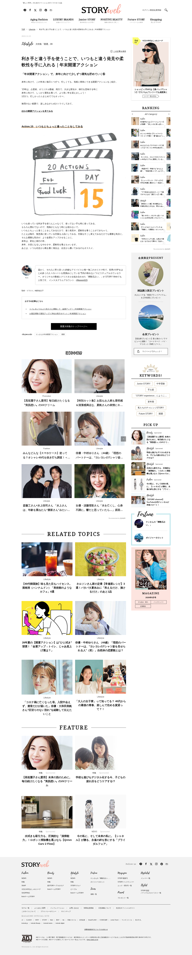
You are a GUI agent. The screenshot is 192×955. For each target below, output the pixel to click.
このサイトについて (29, 911)
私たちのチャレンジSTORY (151, 408)
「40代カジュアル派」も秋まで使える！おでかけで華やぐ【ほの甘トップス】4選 (152, 241)
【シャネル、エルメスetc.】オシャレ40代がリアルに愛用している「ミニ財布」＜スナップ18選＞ (152, 159)
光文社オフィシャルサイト (125, 908)
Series (93, 889)
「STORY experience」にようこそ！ (151, 396)
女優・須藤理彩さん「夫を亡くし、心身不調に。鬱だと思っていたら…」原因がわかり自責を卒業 (99, 510)
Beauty (50, 873)
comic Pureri (114, 920)
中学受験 (160, 384)
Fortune (94, 873)
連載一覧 (94, 894)
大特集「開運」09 (44, 44)
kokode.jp (25, 923)
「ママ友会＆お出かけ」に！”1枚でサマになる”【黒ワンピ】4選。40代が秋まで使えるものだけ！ (152, 194)
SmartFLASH (92, 920)
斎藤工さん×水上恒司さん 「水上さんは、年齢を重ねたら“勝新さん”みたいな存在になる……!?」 (46, 510)
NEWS (24, 878)
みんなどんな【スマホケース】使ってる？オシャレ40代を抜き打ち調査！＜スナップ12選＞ (46, 457)
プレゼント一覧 (123, 898)
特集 (23, 882)
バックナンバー (159, 602)
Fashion (25, 873)
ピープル (74, 889)
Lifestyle (27, 44)
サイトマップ (66, 911)
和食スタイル (72, 920)
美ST (57, 920)
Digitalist (145, 873)
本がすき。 (138, 920)
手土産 (151, 390)
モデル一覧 (25, 908)
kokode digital (60, 923)
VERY (37, 920)
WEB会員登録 (89, 908)
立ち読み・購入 (143, 602)
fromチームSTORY (28, 896)
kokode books (48, 923)
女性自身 (82, 920)
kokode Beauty (35, 923)
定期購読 (143, 606)
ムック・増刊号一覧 (125, 885)
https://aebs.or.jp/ (92, 939)
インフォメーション (57, 908)
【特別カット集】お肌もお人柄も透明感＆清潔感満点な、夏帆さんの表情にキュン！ (99, 405)
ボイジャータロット (155, 538)
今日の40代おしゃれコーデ (31, 889)
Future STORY (146, 414)
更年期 (151, 402)
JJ (22, 920)
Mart (51, 920)
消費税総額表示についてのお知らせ (96, 929)
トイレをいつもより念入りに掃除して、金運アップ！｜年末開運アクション (60, 309)
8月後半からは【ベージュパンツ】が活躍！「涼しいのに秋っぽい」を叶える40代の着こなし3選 (152, 124)
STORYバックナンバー (126, 882)
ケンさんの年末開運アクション (47, 334)
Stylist (144, 885)
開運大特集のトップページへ (73, 326)
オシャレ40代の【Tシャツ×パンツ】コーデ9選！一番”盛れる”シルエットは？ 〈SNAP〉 (152, 136)
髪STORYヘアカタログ (55, 885)
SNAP (24, 885)
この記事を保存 (119, 51)
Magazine (122, 873)
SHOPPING (26, 893)
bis (63, 920)
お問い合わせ (74, 908)
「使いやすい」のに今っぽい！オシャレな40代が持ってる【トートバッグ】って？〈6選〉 (152, 218)
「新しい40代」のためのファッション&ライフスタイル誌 (42, 3)
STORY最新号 (123, 878)
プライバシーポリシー (48, 911)
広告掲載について (104, 908)
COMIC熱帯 (103, 920)
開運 (63, 334)
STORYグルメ (76, 885)
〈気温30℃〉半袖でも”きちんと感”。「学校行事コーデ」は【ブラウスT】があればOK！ (152, 171)
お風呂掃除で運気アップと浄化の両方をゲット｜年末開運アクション (57, 314)
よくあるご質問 (39, 908)
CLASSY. (29, 920)
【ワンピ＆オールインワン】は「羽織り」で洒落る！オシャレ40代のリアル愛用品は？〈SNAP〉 (152, 229)
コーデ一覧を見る (150, 96)
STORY (44, 920)
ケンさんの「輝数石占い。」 (101, 878)
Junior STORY (143, 384)
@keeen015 (82, 280)
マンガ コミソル (127, 920)
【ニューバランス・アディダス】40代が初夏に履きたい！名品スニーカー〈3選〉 (152, 183)
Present (121, 892)
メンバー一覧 (145, 878)
